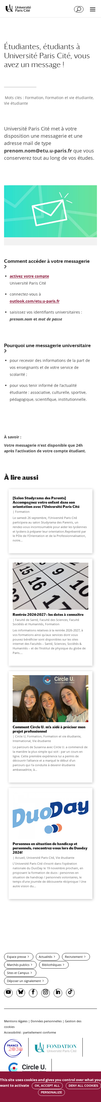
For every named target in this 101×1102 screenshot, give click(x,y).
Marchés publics (18, 965)
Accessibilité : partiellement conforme (30, 1032)
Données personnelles (46, 1021)
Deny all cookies (83, 1085)
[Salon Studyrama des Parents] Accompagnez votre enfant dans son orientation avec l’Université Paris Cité (46, 502)
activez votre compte (29, 276)
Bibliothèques (51, 965)
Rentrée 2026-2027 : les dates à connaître (48, 614)
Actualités (45, 957)
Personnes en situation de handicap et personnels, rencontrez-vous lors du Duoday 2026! (50, 848)
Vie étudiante (16, 103)
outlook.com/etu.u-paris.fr (35, 301)
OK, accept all (47, 1085)
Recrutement (74, 957)
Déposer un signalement (24, 981)
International (22, 741)
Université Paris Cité (40, 858)
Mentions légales (15, 1021)
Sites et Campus (18, 973)
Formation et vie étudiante (69, 97)
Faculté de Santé (26, 620)
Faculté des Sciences (54, 620)
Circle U (20, 736)
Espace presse (16, 957)
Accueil (20, 858)
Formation (34, 97)
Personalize (51, 1092)
